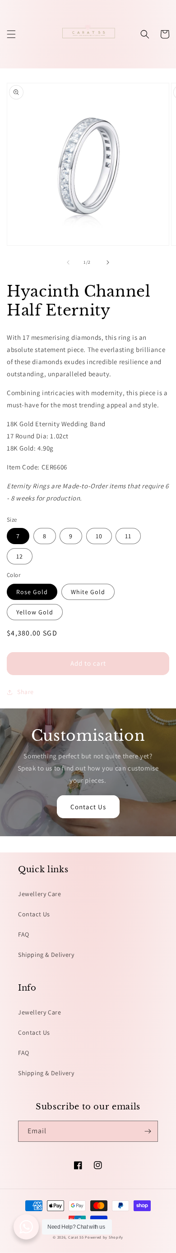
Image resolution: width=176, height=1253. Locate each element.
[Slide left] (68, 262)
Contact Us (88, 806)
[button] (11, 34)
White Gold (88, 592)
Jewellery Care (39, 894)
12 (19, 556)
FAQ (23, 934)
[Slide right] (108, 262)
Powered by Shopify (104, 1237)
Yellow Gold (34, 612)
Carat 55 (76, 1237)
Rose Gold (32, 592)
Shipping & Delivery (46, 955)
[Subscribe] (147, 1131)
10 (99, 536)
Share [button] (25, 692)
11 (128, 536)
